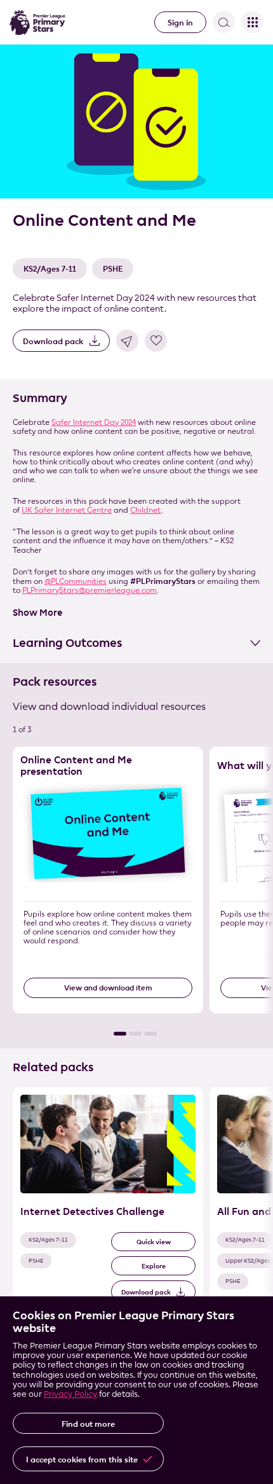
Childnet (145, 510)
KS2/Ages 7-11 (49, 268)
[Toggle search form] (224, 22)
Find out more (88, 1423)
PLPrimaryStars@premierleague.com (89, 590)
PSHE (113, 268)
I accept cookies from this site (82, 1459)
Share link (127, 340)
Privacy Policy (70, 1394)
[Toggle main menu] (252, 22)
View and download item (108, 987)
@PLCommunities (75, 581)
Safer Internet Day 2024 (93, 422)
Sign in (180, 22)
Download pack (53, 341)
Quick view (153, 1242)
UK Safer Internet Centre (67, 510)
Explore (154, 1266)
